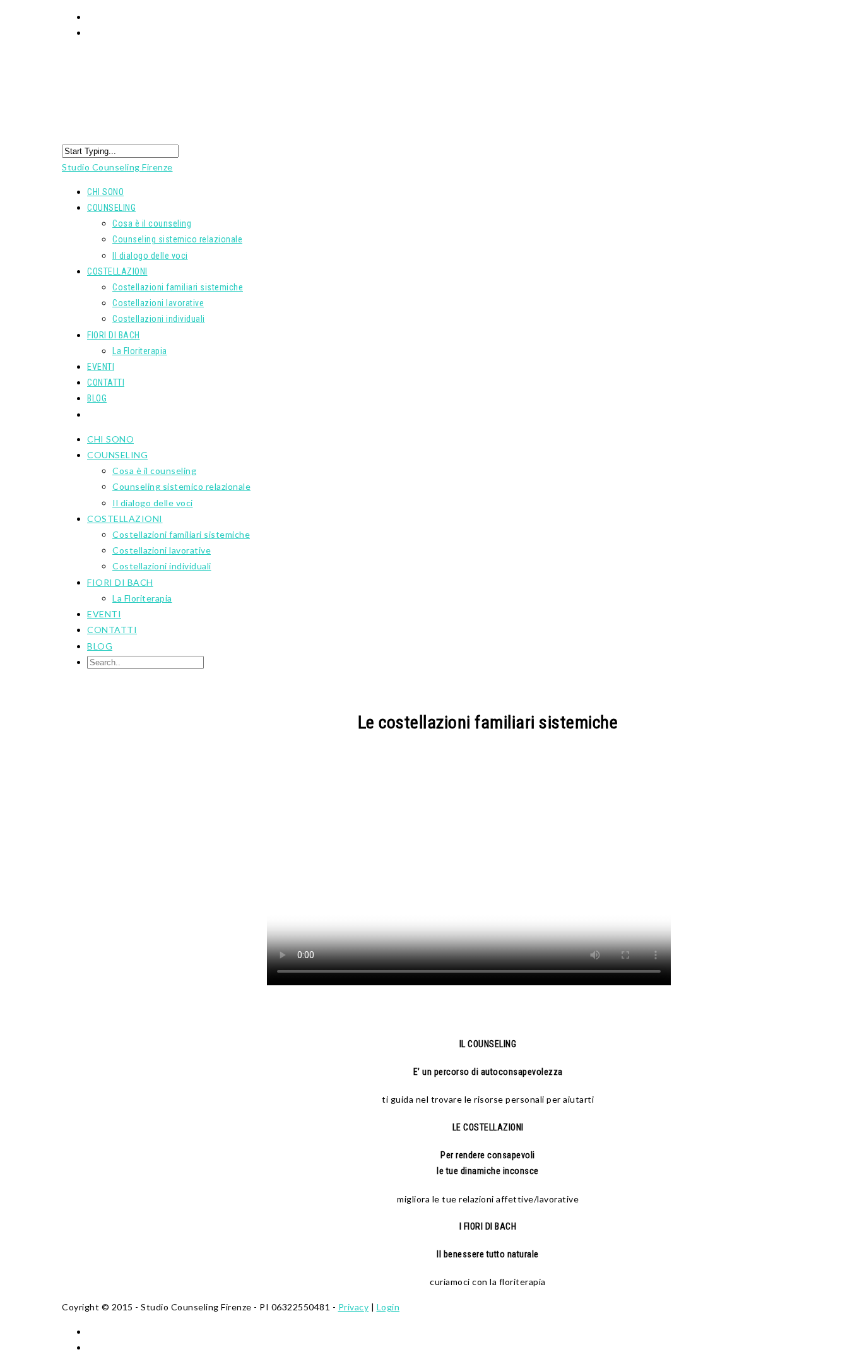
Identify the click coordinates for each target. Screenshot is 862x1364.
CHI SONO (110, 439)
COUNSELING (111, 208)
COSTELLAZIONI (125, 518)
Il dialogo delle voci (150, 256)
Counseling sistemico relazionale (177, 239)
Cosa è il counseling (151, 223)
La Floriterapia (139, 351)
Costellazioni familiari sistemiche (177, 287)
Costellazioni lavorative (158, 303)
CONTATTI (112, 629)
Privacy (353, 1307)
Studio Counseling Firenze (117, 167)
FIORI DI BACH (120, 582)
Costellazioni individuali (158, 319)
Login (388, 1307)
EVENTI (104, 613)
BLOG (97, 398)
